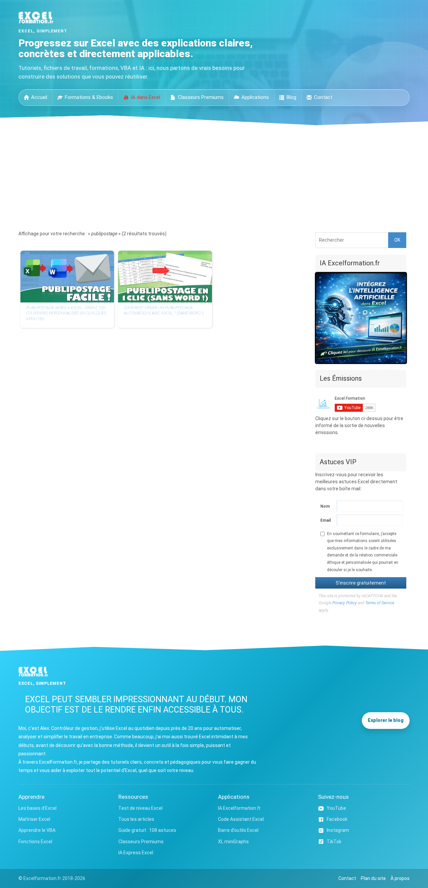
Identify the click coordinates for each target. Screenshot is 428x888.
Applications (255, 97)
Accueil (39, 97)
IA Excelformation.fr (239, 808)
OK (397, 240)
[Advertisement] (214, 175)
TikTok (334, 841)
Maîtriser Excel (34, 819)
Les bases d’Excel (37, 808)
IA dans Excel (145, 97)
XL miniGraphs (233, 841)
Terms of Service (379, 603)
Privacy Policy (344, 603)
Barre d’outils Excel (238, 830)
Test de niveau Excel (140, 808)
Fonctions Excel (35, 841)
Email (325, 520)
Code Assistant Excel (241, 819)
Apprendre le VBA (37, 830)
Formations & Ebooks (89, 97)
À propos (400, 878)
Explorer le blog (386, 720)
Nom (325, 506)
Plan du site (373, 878)
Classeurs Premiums (201, 97)
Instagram (338, 830)
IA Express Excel (135, 852)
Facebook (337, 819)
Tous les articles (136, 819)
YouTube (336, 808)
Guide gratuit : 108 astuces (147, 830)
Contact (323, 97)
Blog (291, 97)
